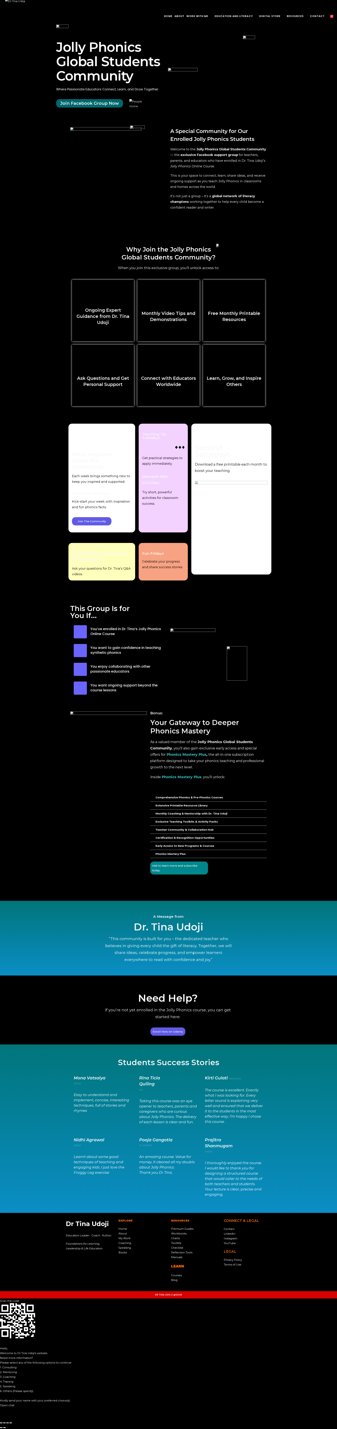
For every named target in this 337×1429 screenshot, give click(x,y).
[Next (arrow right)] (4, 1427)
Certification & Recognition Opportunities (185, 837)
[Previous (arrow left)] (1, 1427)
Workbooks (179, 1233)
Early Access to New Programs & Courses (185, 845)
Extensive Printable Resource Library (182, 805)
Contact (229, 1229)
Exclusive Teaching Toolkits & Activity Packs (187, 821)
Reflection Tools (181, 1252)
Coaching (124, 1243)
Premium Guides (182, 1228)
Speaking (124, 1247)
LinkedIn (229, 1233)
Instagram (230, 1238)
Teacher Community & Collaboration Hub (185, 829)
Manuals (176, 1257)
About (122, 1233)
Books (122, 1252)
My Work (124, 1238)
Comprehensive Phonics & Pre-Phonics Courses (189, 797)
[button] (208, 797)
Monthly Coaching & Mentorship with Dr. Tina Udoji (191, 813)
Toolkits (176, 1243)
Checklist (177, 1247)
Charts (175, 1238)
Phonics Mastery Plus (171, 854)
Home (122, 1228)
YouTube (230, 1243)
